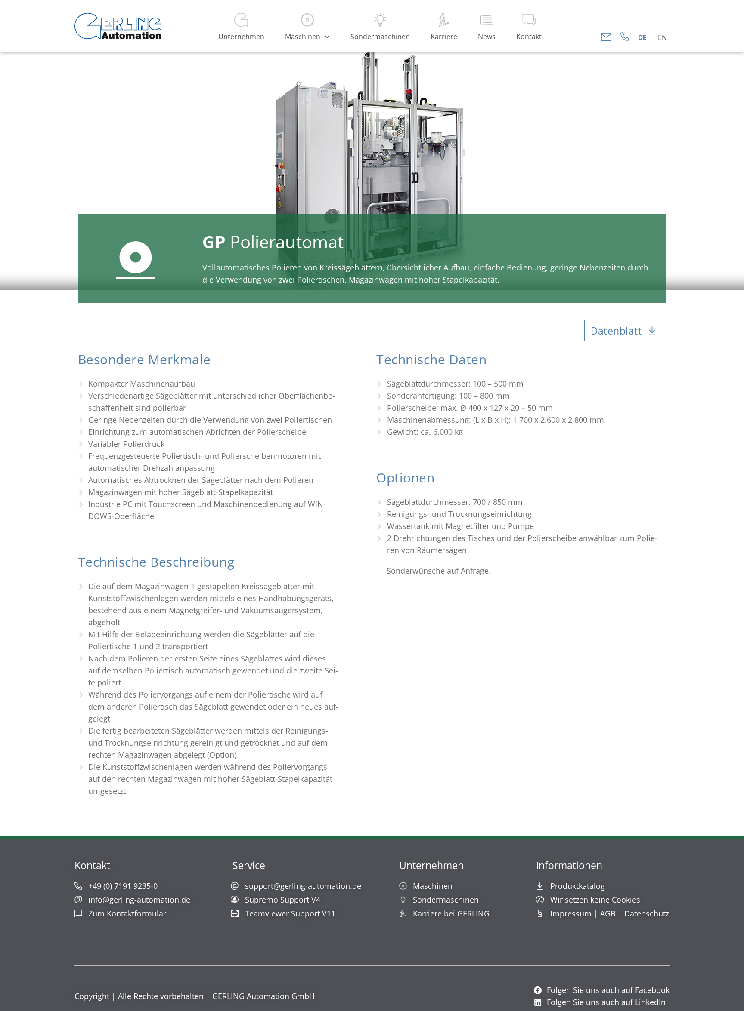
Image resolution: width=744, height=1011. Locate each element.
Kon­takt (529, 36)
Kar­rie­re (444, 36)
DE (642, 37)
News (487, 36)
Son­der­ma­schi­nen (380, 36)
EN (662, 37)
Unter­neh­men (241, 36)
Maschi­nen (302, 36)
